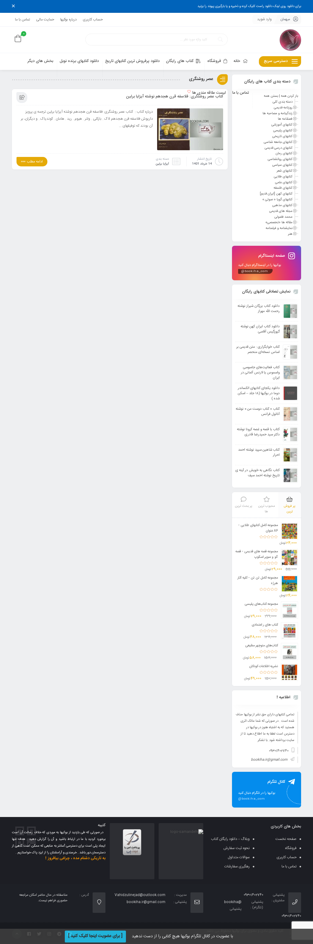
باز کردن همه (289, 96)
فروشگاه (290, 848)
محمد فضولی (283, 217)
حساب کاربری (93, 19)
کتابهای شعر (285, 171)
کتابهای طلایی (283, 177)
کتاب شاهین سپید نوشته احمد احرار (259, 452)
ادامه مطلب (35, 162)
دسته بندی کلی (283, 102)
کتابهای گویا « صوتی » (277, 199)
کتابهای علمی (284, 182)
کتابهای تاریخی (282, 136)
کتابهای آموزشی (282, 125)
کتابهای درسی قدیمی (279, 148)
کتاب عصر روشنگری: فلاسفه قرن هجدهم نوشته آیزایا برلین (174, 96)
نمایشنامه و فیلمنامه (279, 228)
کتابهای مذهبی (282, 205)
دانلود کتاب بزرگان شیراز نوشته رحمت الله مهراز (259, 308)
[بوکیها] (290, 40)
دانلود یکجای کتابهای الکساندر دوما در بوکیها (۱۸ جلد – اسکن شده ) (259, 393)
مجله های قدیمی (281, 211)
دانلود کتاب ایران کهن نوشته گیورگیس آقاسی (260, 329)
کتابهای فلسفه (283, 188)
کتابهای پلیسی (283, 130)
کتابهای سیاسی (282, 165)
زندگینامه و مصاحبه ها (278, 113)
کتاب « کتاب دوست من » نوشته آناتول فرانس (258, 411)
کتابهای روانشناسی (280, 159)
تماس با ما (22, 19)
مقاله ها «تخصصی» (279, 222)
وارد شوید (264, 19)
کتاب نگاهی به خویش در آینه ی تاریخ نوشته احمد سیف (257, 473)
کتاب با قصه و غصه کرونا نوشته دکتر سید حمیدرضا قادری (258, 432)
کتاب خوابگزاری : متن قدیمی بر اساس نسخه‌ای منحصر (258, 349)
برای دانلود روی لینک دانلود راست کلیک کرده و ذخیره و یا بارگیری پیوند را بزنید (249, 6)
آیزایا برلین (162, 164)
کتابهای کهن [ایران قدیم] (276, 194)
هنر (290, 234)
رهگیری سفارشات (237, 866)
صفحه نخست (285, 839)
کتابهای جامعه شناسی (278, 142)
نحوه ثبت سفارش (236, 848)
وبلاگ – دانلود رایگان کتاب (230, 839)
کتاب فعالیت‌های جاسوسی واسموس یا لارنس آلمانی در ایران (260, 372)
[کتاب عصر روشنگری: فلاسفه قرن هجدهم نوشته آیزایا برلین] (190, 131)
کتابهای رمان (284, 153)
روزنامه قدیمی (283, 108)
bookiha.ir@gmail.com (269, 760)
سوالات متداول (239, 857)
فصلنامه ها (285, 119)
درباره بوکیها (68, 19)
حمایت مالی (45, 19)
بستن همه (271, 96)
